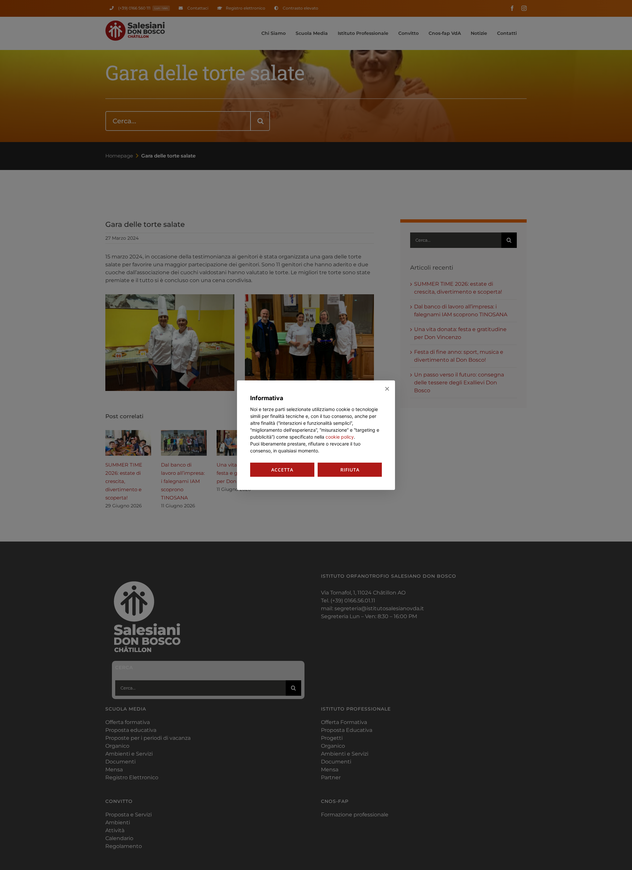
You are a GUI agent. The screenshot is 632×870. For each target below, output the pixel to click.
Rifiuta (349, 470)
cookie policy (340, 437)
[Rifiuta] (386, 388)
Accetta (282, 470)
